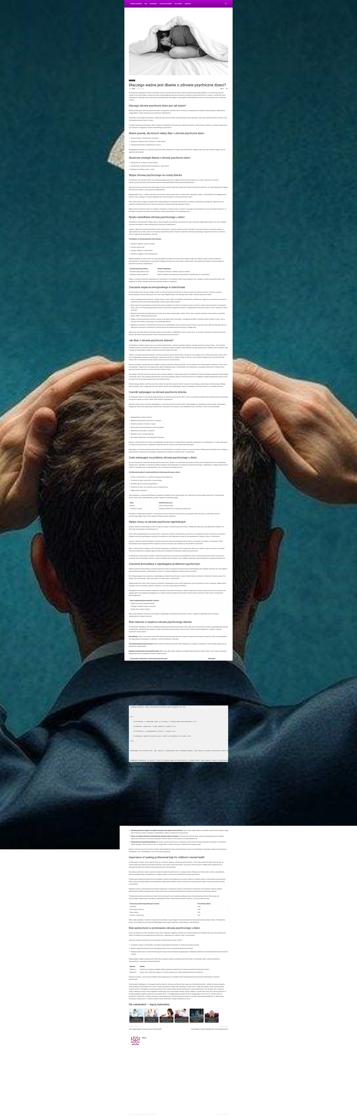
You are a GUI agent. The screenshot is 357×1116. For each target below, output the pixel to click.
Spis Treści (178, 4)
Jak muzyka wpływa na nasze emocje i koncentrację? (145, 1029)
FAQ (145, 4)
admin (133, 88)
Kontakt (188, 4)
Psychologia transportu (168, 1087)
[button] (226, 4)
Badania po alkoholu (147, 1085)
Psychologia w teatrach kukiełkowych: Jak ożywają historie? (209, 1029)
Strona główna (132, 9)
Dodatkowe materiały (222, 1114)
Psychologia (141, 9)
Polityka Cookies (166, 4)
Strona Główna (136, 4)
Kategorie (153, 4)
